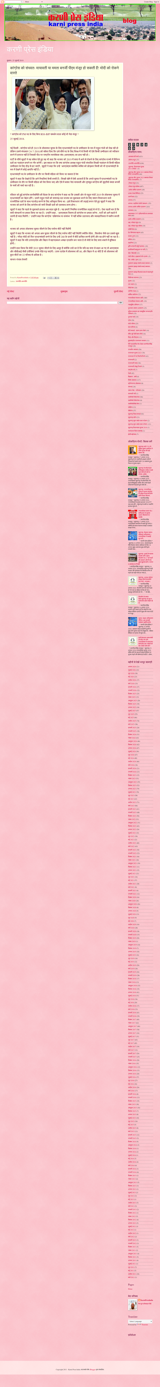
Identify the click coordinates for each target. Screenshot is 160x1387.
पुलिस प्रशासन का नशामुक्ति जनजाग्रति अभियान (140, 312)
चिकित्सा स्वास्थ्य (133, 277)
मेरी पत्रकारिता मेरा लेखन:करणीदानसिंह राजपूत (140, 345)
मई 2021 (131, 880)
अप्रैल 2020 (132, 924)
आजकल (130, 210)
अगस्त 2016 (132, 1074)
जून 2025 (131, 714)
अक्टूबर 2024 (132, 741)
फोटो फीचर (131, 323)
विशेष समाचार (132, 380)
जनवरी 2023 (132, 812)
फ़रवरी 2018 (132, 1012)
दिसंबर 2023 (132, 775)
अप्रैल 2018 (132, 1006)
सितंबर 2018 (132, 989)
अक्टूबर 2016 (132, 1067)
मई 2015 (131, 1124)
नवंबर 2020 (132, 901)
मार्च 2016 (131, 1090)
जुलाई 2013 (132, 1192)
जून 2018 (131, 999)
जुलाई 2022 (132, 833)
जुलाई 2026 (132, 670)
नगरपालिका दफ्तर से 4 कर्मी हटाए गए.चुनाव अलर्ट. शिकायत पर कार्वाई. (145, 514)
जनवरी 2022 (132, 853)
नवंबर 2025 (132, 697)
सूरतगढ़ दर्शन (132, 417)
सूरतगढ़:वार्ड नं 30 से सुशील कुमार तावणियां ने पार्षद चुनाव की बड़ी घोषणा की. (145, 449)
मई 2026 (131, 676)
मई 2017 (131, 1043)
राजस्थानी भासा (133, 363)
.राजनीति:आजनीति (21, 281)
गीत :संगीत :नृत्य (133, 259)
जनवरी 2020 (132, 934)
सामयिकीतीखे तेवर (133, 403)
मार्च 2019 (131, 968)
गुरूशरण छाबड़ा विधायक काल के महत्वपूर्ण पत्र (140, 273)
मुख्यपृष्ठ (64, 291)
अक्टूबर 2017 (132, 1026)
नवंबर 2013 (132, 1179)
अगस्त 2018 (132, 992)
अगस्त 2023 (132, 788)
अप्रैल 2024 (132, 761)
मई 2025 (131, 717)
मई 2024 (131, 758)
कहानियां (130, 242)
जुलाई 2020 (132, 914)
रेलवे (129, 373)
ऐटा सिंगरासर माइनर (134, 232)
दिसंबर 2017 (132, 1019)
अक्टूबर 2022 (132, 822)
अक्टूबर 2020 (132, 904)
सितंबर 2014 (132, 1148)
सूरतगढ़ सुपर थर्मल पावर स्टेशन (137, 420)
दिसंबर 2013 (132, 1175)
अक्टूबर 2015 (132, 1107)
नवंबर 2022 (132, 819)
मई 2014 (131, 1158)
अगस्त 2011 (132, 1260)
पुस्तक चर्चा (131, 317)
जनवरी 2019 (132, 975)
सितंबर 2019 (132, 948)
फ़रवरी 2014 (132, 1169)
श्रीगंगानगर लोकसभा (134, 383)
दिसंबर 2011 (132, 1247)
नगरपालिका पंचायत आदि (135, 298)
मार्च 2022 (131, 846)
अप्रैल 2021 (132, 884)
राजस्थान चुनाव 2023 (135, 353)
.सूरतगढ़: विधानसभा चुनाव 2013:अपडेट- (136, 167)
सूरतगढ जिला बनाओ (134, 414)
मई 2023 (131, 799)
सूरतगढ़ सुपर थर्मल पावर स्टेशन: (138, 424)
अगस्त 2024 (132, 748)
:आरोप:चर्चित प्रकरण (134, 189)
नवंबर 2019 (132, 941)
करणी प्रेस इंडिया (30, 49)
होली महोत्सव (132, 434)
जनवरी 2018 (132, 1016)
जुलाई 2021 (132, 873)
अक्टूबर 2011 (132, 1253)
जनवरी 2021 (132, 894)
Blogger (93, 1369)
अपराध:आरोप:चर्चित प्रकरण (137, 206)
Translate (145, 1324)
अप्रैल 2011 (132, 1274)
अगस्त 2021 (132, 870)
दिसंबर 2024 (132, 734)
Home (130, 1289)
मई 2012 (131, 1230)
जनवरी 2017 (132, 1057)
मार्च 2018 (131, 1009)
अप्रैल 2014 (132, 1162)
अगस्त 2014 (132, 1152)
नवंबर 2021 (132, 860)
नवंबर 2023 (132, 778)
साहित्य (130, 407)
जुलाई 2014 (132, 1155)
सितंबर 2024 (132, 744)
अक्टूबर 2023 (132, 782)
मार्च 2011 (131, 1277)
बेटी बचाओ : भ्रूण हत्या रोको (137, 330)
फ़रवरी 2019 (132, 972)
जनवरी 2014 (132, 1172)
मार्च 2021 (131, 887)
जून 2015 (131, 1121)
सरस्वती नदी (132, 393)
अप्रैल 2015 (132, 1128)
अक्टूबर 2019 (132, 945)
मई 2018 (131, 1002)
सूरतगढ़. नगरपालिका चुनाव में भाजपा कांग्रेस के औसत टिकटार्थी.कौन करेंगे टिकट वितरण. (145, 492)
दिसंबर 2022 (132, 816)
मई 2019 (131, 962)
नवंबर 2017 (132, 1023)
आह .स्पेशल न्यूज (133, 222)
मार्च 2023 (131, 805)
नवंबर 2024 (132, 738)
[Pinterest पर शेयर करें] (58, 278)
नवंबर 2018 (132, 982)
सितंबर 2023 (132, 785)
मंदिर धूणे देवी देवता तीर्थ (135, 334)
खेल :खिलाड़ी (132, 253)
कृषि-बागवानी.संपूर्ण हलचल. (136, 246)
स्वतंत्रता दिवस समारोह (135, 431)
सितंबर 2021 (132, 867)
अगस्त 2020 (132, 911)
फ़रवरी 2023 (132, 809)
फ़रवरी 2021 (132, 890)
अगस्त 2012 (132, 1223)
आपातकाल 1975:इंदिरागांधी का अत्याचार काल (140, 214)
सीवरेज (130, 410)
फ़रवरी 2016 (132, 1094)
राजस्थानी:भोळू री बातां (135, 366)
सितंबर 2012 (132, 1219)
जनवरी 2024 (132, 772)
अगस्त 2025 (132, 707)
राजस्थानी (131, 359)
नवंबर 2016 (132, 1063)
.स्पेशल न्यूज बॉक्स (133, 186)
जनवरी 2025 (132, 731)
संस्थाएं (130, 386)
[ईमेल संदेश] (44, 277)
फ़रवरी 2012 (132, 1240)
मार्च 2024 (131, 765)
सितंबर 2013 (132, 1186)
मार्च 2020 (131, 928)
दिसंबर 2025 (132, 693)
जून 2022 (131, 836)
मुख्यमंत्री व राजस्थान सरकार (137, 340)
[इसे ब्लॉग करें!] (51, 278)
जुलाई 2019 (132, 955)
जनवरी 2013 (132, 1209)
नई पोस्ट (10, 291)
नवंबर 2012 (132, 1216)
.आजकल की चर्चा (133, 156)
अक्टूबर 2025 (132, 700)
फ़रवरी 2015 (132, 1135)
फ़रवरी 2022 (132, 850)
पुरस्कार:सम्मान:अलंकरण (135, 308)
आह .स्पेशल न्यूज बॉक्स (135, 226)
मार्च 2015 (131, 1131)
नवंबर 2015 (132, 1104)
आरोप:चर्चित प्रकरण (134, 219)
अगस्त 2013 (132, 1189)
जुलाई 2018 (132, 995)
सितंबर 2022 (132, 826)
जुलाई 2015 (132, 1118)
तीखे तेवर (131, 287)
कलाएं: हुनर (131, 236)
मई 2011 (131, 1270)
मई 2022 (131, 839)
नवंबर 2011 (132, 1250)
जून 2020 (131, 917)
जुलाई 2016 (132, 1077)
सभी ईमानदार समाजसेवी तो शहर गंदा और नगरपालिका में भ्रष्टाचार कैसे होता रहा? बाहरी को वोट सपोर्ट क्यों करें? (145, 641)
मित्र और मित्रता (133, 337)
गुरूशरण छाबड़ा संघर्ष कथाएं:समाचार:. (139, 266)
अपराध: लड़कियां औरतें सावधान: (138, 203)
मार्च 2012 (131, 1236)
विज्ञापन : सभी (132, 376)
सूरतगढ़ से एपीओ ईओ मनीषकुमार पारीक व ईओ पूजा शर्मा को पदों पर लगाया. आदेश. (145, 471)
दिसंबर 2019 (132, 938)
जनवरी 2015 (132, 1138)
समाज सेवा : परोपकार (134, 390)
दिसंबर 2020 (132, 897)
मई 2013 (131, 1199)
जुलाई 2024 (132, 751)
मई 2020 (131, 921)
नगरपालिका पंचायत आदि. (135, 301)
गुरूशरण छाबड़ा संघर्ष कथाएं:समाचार (139, 263)
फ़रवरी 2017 (132, 1053)
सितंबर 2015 (132, 1111)
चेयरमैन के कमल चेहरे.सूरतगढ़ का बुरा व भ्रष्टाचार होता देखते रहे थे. (145, 599)
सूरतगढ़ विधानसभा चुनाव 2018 (137, 427)
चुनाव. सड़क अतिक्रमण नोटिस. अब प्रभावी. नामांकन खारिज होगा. (145, 620)
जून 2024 (131, 755)
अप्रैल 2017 (132, 1046)
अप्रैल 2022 (132, 843)
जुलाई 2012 (132, 1226)
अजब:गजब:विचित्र (134, 193)
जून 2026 (131, 673)
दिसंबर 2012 (132, 1213)
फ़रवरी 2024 (132, 768)
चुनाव (130, 281)
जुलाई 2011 (132, 1264)
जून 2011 (131, 1267)
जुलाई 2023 (132, 792)
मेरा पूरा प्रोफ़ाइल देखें (144, 1303)
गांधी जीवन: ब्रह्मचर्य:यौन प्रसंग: (138, 256)
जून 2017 (131, 1040)
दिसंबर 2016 (132, 1060)
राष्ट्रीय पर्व (131, 369)
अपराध (130, 200)
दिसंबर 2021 (132, 856)
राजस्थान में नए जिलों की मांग (136, 356)
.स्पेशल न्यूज (132, 183)
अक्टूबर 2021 (132, 863)
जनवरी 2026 (132, 690)
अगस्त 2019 (132, 951)
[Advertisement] (144, 96)
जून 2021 (131, 877)
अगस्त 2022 (132, 829)
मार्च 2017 (131, 1050)
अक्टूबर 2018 (132, 985)
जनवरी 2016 (132, 1097)
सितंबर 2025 (132, 704)
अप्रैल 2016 (132, 1087)
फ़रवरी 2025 (132, 727)
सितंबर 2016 (132, 1070)
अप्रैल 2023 (132, 802)
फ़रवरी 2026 (132, 687)
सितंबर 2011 (132, 1257)
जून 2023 (131, 795)
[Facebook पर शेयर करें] (55, 278)
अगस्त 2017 (132, 1033)
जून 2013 (131, 1196)
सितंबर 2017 (132, 1029)
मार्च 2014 (131, 1165)
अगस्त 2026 (132, 666)
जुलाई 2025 (132, 710)
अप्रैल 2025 (132, 721)
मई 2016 (131, 1084)
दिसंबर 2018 (132, 978)
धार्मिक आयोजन (133, 294)
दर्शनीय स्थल (132, 291)
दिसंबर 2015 (132, 1101)
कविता (130, 239)
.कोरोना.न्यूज (132, 160)
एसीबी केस (131, 229)
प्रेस (129, 320)
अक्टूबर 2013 (132, 1182)
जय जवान (131, 284)
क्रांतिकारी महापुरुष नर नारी (136, 249)
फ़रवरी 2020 (132, 931)
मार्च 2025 (131, 724)
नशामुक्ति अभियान (133, 304)
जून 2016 (131, 1080)
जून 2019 (131, 958)
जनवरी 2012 (132, 1243)
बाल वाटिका (131, 327)
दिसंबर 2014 (132, 1141)
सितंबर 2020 (132, 907)
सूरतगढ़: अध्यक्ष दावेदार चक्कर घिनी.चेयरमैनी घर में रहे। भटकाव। (145, 579)
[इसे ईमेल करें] (48, 278)
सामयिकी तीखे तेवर (134, 397)
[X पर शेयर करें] (53, 278)
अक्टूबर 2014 (132, 1145)
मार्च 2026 (131, 683)
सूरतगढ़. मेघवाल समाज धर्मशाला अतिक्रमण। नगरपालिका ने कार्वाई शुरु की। (145, 535)
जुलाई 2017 (132, 1036)
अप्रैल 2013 (132, 1203)
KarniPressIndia (147, 1300)
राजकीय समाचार (133, 349)
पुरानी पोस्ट (118, 291)
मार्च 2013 (131, 1206)
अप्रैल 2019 (132, 965)
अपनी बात (131, 196)
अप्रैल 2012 (132, 1233)
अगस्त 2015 (132, 1114)
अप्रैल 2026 (132, 680)
